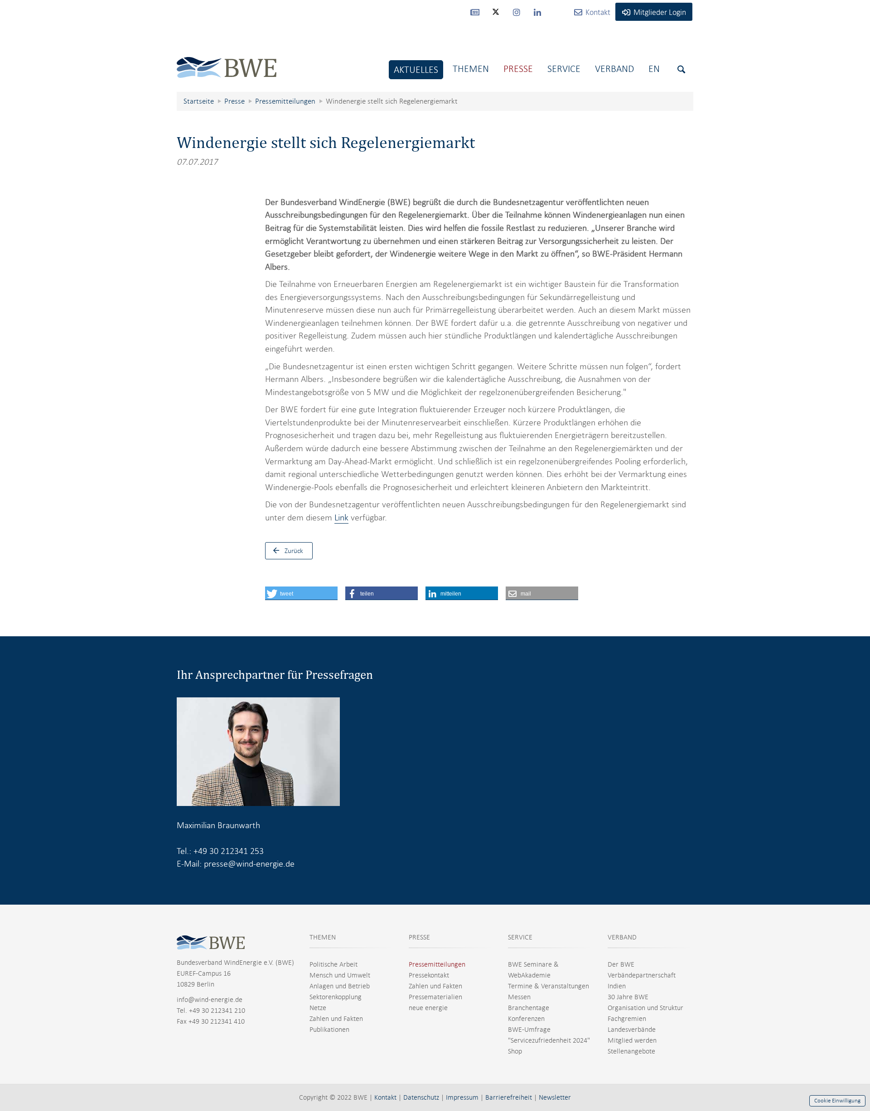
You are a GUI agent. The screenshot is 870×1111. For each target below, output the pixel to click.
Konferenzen (526, 1018)
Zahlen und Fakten (336, 1018)
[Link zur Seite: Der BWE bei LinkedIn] (537, 12)
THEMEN (322, 937)
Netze (317, 1007)
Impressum (462, 1097)
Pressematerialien (435, 996)
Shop (515, 1051)
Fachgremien (627, 1018)
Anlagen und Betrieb (339, 986)
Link (341, 517)
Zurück (294, 551)
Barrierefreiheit (508, 1097)
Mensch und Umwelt (339, 975)
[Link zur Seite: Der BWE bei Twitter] (496, 16)
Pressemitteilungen (437, 964)
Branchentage (528, 1007)
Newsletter (555, 1097)
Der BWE (621, 964)
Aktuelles (416, 69)
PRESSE (419, 937)
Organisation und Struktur (645, 1007)
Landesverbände (632, 1029)
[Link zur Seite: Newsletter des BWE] (475, 12)
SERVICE (520, 937)
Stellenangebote (631, 1051)
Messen (519, 996)
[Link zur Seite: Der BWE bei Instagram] (517, 12)
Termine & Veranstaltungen (548, 986)
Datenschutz (421, 1097)
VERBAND (622, 937)
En (654, 68)
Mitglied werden (632, 1040)
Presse (518, 68)
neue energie (428, 1007)
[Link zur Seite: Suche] (681, 69)
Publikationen (329, 1029)
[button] (301, 593)
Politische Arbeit (333, 964)
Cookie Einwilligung (837, 1100)
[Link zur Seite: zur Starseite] (226, 60)
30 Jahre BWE (628, 996)
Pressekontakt (429, 975)
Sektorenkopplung (335, 996)
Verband (614, 68)
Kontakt (385, 1097)
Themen (471, 68)
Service (563, 68)
